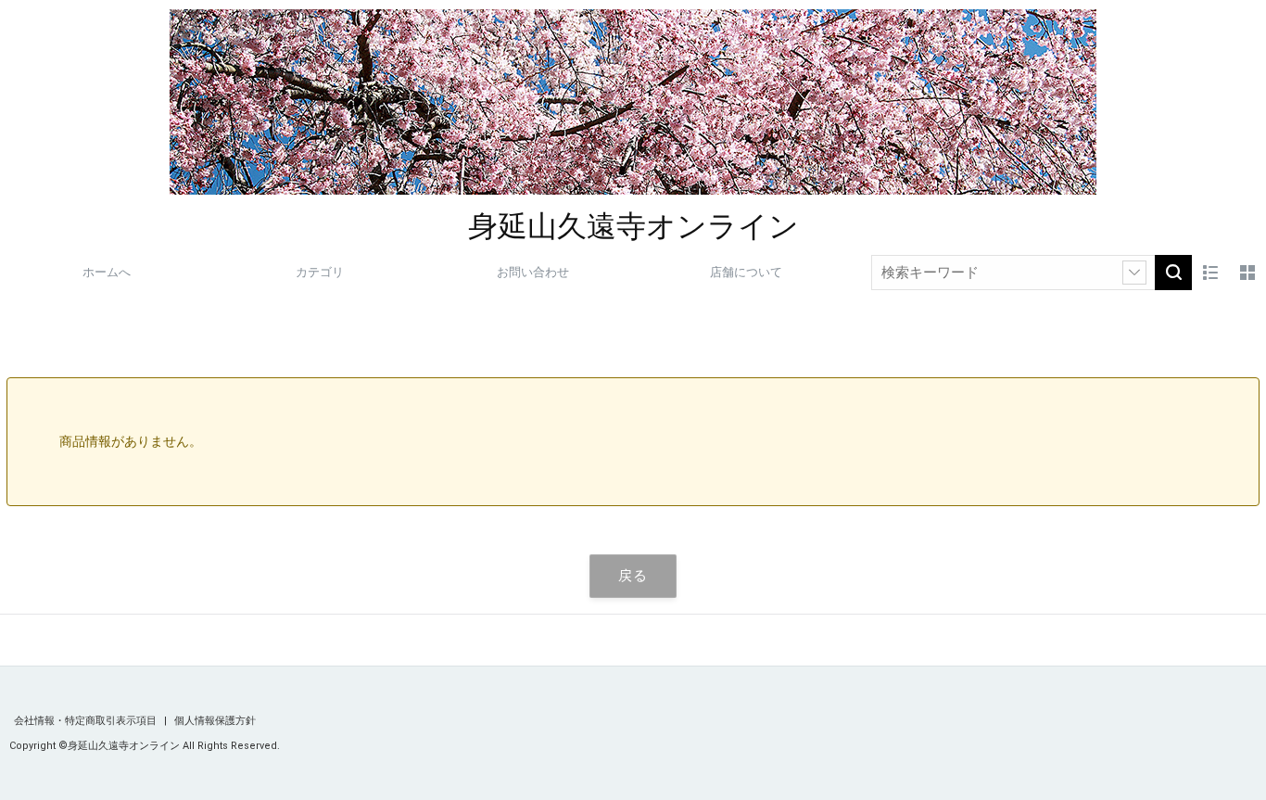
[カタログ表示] (1247, 272)
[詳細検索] (1134, 272)
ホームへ (106, 272)
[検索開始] (1173, 272)
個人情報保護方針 (215, 721)
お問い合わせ (533, 272)
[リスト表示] (1210, 272)
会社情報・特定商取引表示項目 (86, 721)
